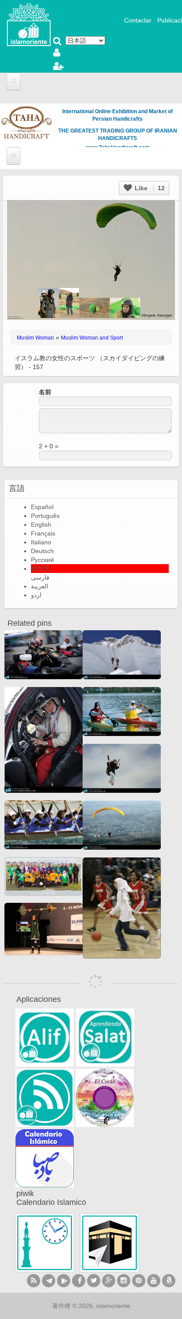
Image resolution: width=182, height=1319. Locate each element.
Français (43, 533)
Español (42, 506)
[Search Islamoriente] (57, 41)
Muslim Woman (35, 338)
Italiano (41, 542)
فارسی (40, 577)
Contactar (138, 20)
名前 (45, 391)
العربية (39, 586)
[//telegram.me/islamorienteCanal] (48, 1280)
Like (149, 188)
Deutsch (42, 550)
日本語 (40, 568)
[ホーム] (29, 23)
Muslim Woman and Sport (92, 338)
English (41, 524)
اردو (36, 595)
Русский (42, 559)
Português (45, 515)
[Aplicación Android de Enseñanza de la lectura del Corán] (44, 1038)
